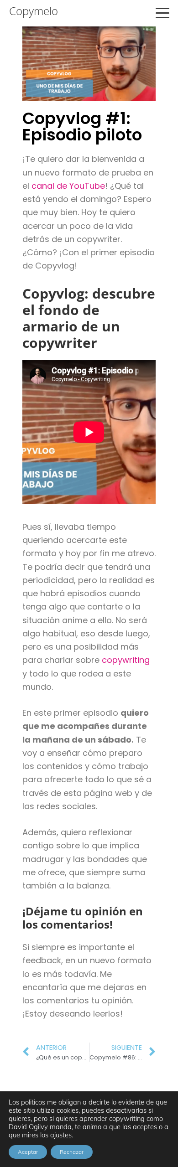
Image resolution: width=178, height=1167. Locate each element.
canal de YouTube (68, 185)
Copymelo (33, 11)
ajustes (61, 1135)
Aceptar (28, 1151)
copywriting (126, 660)
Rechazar (72, 1151)
